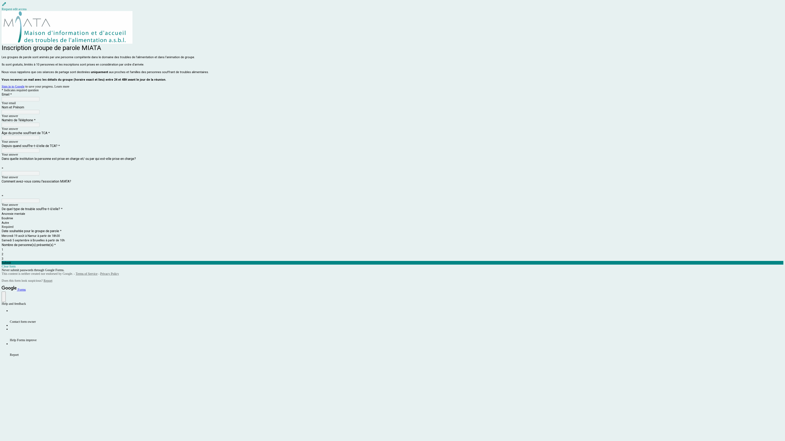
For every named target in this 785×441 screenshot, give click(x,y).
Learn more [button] (61, 86)
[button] (392, 6)
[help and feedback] (4, 297)
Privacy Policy (109, 273)
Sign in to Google (13, 86)
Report (48, 280)
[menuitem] (396, 316)
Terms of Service (87, 273)
